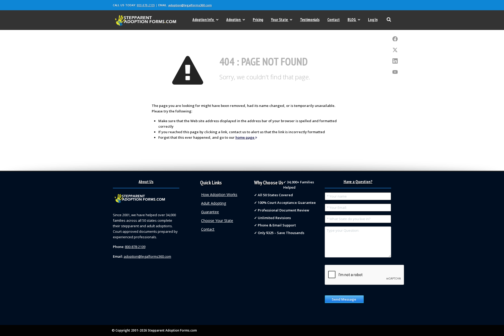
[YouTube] (395, 72)
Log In (372, 19)
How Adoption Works (219, 194)
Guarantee (210, 211)
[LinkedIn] (395, 61)
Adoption (233, 19)
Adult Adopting (213, 203)
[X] (395, 50)
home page (245, 137)
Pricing (258, 19)
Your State (279, 19)
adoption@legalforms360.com (190, 5)
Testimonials (309, 19)
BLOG (352, 19)
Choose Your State (217, 220)
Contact (333, 19)
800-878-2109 (146, 5)
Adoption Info (203, 19)
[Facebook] (395, 39)
